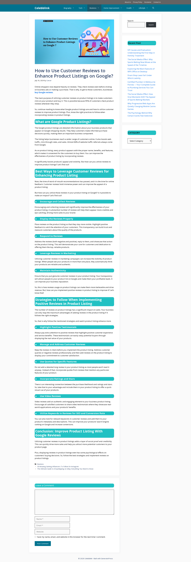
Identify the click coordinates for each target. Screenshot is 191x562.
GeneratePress (107, 558)
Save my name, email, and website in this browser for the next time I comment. (71, 537)
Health (129, 8)
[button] (153, 8)
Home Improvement (111, 8)
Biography (67, 8)
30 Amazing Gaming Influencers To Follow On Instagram (58, 466)
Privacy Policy (137, 2)
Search (130, 20)
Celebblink (42, 8)
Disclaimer (147, 2)
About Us (128, 2)
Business (93, 8)
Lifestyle (142, 8)
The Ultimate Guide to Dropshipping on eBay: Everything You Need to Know (65, 469)
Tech (80, 8)
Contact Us (157, 2)
